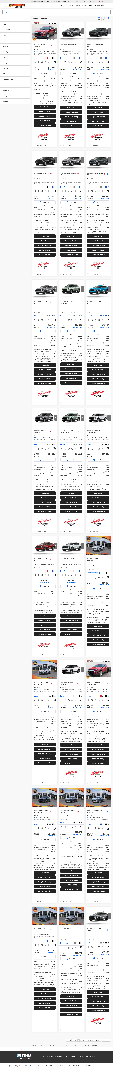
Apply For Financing (44, 116)
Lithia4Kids (73, 1056)
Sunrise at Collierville (36, 1)
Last (97, 1040)
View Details (44, 107)
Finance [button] (77, 5)
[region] (45, 91)
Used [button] (71, 5)
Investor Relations (59, 1056)
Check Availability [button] (44, 121)
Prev (74, 1040)
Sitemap (35, 1065)
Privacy (43, 1056)
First (69, 1040)
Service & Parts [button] (87, 5)
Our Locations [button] (99, 5)
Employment (67, 1056)
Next (92, 1040)
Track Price (45, 73)
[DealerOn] (13, 1065)
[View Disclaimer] (48, 62)
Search (103, 12)
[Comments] (54, 62)
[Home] (61, 5)
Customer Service (50, 1056)
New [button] (66, 5)
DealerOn (30, 1065)
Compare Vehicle (41, 145)
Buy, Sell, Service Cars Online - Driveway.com (88, 1056)
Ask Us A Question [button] (44, 111)
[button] (55, 31)
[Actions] (54, 45)
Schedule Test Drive (44, 125)
